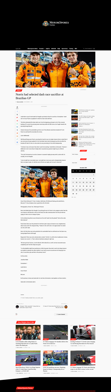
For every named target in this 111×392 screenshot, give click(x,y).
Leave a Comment (61, 314)
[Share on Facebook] (17, 111)
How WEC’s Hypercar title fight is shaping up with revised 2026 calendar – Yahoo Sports (86, 117)
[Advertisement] (44, 110)
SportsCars (81, 146)
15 (93, 182)
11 (79, 182)
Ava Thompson (20, 373)
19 (83, 186)
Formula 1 (19, 90)
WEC (79, 120)
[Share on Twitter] (17, 114)
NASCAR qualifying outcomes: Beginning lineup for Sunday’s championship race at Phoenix (54, 369)
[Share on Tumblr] (17, 129)
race (36, 297)
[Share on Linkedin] (17, 126)
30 (73, 193)
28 (90, 190)
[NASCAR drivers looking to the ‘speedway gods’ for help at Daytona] (74, 111)
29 (93, 190)
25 (79, 190)
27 (86, 190)
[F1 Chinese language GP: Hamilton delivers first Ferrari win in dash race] (55, 332)
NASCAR (80, 113)
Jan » (75, 197)
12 (83, 182)
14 (90, 182)
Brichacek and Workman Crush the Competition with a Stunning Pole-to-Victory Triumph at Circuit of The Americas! (87, 144)
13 (86, 182)
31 (76, 193)
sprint (42, 297)
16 (73, 186)
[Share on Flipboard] (17, 117)
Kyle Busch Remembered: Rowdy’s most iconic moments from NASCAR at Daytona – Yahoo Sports (87, 130)
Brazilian (27, 297)
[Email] (17, 136)
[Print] (17, 142)
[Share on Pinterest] (17, 120)
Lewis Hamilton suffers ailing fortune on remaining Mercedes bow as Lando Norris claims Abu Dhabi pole (26, 343)
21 (90, 186)
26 (83, 190)
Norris (34, 297)
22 (93, 186)
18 (79, 186)
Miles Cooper (20, 101)
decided (30, 297)
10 (76, 182)
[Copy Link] (17, 139)
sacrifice (38, 297)
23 (73, 190)
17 (76, 186)
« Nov (72, 197)
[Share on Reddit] (17, 133)
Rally (80, 139)
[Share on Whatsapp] (17, 123)
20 (86, 186)
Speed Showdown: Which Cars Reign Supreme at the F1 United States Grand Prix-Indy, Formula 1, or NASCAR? (28, 369)
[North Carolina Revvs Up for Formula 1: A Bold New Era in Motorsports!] (74, 124)
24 (76, 190)
